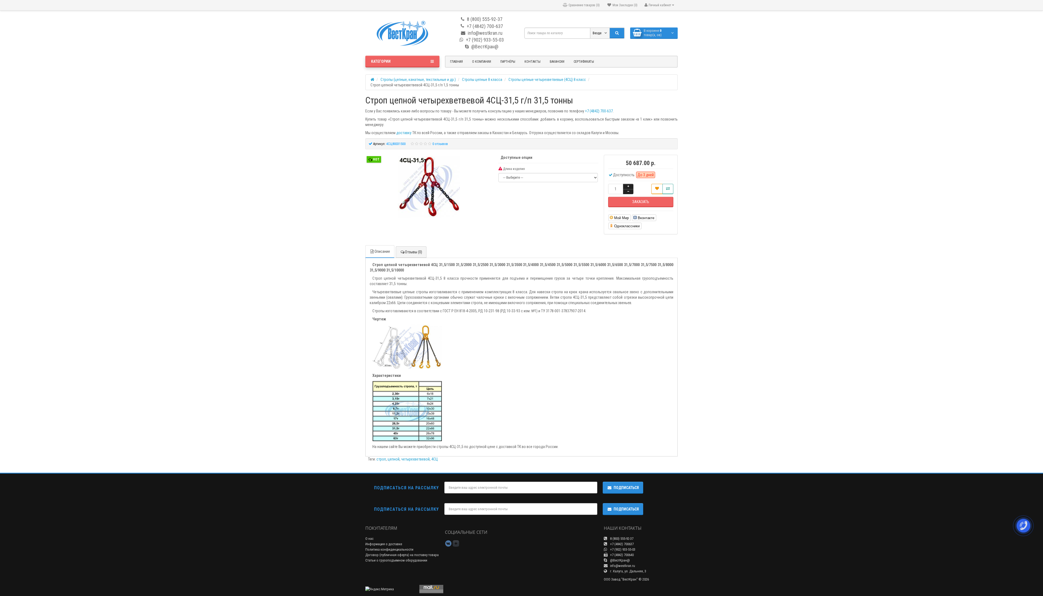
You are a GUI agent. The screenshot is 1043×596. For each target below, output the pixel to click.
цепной (394, 459)
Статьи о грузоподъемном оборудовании (396, 560)
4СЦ (434, 459)
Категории (381, 61)
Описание (382, 251)
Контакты (532, 62)
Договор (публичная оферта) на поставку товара (402, 555)
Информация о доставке (383, 544)
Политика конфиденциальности (389, 549)
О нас (369, 539)
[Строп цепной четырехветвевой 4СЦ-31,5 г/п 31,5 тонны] (428, 187)
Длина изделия (513, 169)
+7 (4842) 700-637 (599, 111)
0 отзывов (440, 144)
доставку (403, 133)
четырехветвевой (415, 459)
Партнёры (507, 62)
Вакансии (557, 62)
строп (381, 459)
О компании (481, 62)
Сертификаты (584, 62)
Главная (456, 62)
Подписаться (626, 487)
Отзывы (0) (413, 252)
